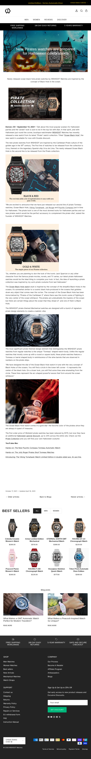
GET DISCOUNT (57, 710)
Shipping (7, 696)
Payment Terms (74, 749)
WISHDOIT (56, 132)
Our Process (53, 661)
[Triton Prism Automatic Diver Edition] (79, 558)
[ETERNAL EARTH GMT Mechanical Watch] (57, 528)
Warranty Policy (10, 703)
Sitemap (85, 749)
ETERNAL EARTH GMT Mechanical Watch (56, 540)
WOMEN (36, 20)
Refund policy (61, 749)
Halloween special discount (28, 436)
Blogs (50, 676)
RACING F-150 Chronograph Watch (34, 570)
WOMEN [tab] (56, 511)
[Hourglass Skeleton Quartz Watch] (57, 558)
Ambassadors (53, 673)
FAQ (5, 718)
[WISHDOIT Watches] (7, 11)
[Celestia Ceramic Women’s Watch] (12, 528)
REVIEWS (48, 20)
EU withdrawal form (11, 714)
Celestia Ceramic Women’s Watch (12, 540)
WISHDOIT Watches (15, 747)
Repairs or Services (11, 711)
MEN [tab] (45, 511)
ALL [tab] (37, 511)
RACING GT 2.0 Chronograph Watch (78, 540)
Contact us (8, 692)
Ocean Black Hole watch (19, 287)
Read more (7, 625)
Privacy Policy (9, 707)
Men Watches (9, 661)
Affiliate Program (55, 669)
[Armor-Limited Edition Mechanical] (34, 528)
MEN (27, 20)
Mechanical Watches (11, 676)
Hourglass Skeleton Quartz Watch (56, 570)
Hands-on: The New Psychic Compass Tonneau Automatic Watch (33, 448)
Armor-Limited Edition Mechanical (34, 540)
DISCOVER (62, 20)
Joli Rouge (49, 207)
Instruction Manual (11, 722)
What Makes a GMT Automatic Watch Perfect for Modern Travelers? (21, 619)
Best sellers (8, 669)
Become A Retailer (55, 665)
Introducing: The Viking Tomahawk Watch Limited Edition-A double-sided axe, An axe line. (43, 457)
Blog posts (45, 590)
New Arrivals (8, 673)
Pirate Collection (13, 439)
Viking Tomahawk (36, 207)
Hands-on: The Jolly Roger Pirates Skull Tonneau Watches (30, 452)
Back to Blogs (45, 497)
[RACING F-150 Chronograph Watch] (34, 558)
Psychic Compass (65, 207)
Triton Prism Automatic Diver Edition (78, 570)
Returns (6, 700)
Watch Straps (9, 680)
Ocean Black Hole (71, 135)
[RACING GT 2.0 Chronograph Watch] (79, 528)
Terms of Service (48, 749)
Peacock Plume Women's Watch (12, 570)
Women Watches (10, 665)
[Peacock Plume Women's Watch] (12, 558)
